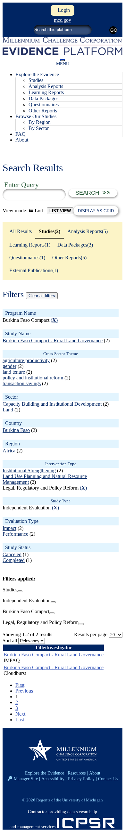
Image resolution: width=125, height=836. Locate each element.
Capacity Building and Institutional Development (52, 404)
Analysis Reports (46, 86)
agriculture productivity (26, 360)
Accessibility (52, 778)
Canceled (12, 554)
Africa (9, 450)
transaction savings (22, 383)
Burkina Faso (16, 430)
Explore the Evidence (44, 772)
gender (9, 366)
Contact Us (108, 778)
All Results (20, 231)
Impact (9, 528)
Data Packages (43, 98)
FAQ (20, 134)
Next (20, 714)
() (54, 320)
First (19, 685)
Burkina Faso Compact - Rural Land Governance (53, 340)
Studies (36, 80)
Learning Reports (46, 92)
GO (113, 30)
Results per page (90, 634)
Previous (24, 691)
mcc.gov (62, 20)
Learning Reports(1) (29, 245)
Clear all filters (42, 295)
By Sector (39, 128)
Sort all (10, 640)
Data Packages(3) (75, 245)
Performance (15, 534)
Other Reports (43, 110)
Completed (14, 560)
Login (62, 10)
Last (19, 719)
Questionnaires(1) (27, 257)
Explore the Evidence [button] (37, 74)
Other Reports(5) (69, 257)
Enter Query (21, 185)
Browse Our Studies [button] (35, 116)
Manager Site (26, 778)
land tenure (14, 372)
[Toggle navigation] (62, 60)
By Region (40, 122)
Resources (77, 772)
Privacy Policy (81, 778)
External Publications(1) (33, 270)
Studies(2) (49, 231)
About (21, 139)
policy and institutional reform (33, 377)
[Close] (19, 591)
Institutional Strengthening (29, 470)
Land (8, 409)
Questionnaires (44, 104)
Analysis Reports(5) (87, 231)
